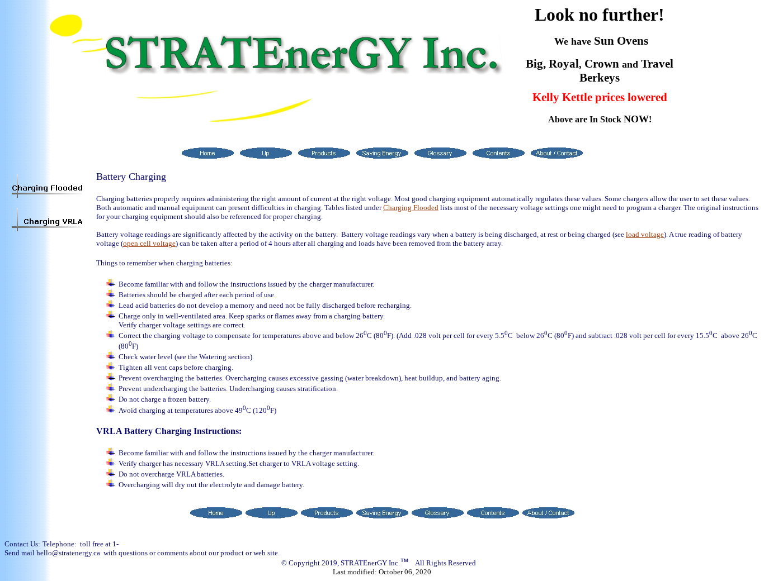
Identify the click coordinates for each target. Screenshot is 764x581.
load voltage (645, 234)
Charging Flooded (410, 207)
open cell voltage (149, 243)
